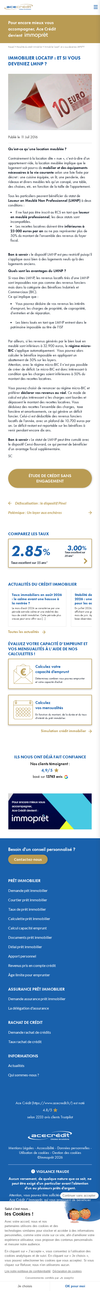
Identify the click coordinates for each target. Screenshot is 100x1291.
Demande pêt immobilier (28, 890)
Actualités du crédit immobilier (29, 46)
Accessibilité (45, 1147)
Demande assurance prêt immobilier (37, 998)
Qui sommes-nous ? (23, 1075)
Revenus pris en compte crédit (32, 965)
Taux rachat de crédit (25, 1041)
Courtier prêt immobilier (27, 899)
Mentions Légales (21, 1147)
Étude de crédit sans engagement (50, 478)
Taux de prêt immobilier (27, 909)
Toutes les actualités (24, 631)
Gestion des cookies (66, 1152)
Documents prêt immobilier (30, 937)
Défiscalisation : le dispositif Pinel (40, 503)
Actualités (16, 1065)
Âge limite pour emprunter (29, 974)
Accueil (11, 46)
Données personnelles (73, 1147)
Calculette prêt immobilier (29, 918)
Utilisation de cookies (34, 1152)
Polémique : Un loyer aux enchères (35, 512)
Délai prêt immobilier (25, 946)
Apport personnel (22, 956)
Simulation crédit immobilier (63, 731)
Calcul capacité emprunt (27, 927)
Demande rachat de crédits (29, 1032)
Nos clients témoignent (49, 763)
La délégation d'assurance (28, 1008)
